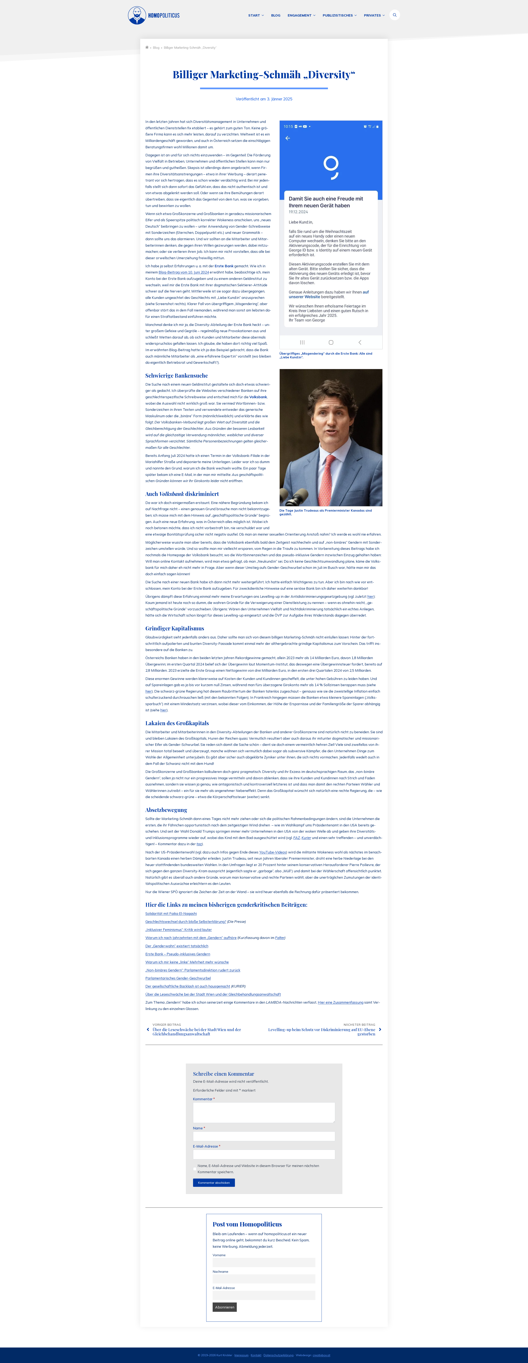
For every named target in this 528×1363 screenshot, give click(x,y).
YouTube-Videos (272, 852)
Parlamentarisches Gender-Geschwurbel (178, 978)
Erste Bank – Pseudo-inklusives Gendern (177, 954)
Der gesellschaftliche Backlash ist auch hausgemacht (187, 986)
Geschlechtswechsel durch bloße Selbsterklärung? (185, 921)
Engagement (300, 15)
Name (199, 1128)
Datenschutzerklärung (278, 1355)
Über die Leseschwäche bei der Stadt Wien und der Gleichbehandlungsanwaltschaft (213, 994)
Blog (275, 15)
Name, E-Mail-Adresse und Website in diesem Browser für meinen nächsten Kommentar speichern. (258, 1168)
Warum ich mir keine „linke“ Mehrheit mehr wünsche (187, 962)
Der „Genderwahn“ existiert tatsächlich (176, 946)
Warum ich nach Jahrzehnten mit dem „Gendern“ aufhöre (191, 937)
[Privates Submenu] (384, 15)
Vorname (219, 1255)
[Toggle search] (394, 15)
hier (370, 596)
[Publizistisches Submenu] (356, 15)
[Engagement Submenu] (315, 15)
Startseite (146, 47)
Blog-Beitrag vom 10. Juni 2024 (184, 272)
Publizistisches (338, 15)
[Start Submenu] (264, 15)
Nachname (220, 1272)
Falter (279, 937)
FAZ (296, 837)
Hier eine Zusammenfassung (340, 1002)
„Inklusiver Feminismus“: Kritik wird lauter (178, 929)
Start (254, 15)
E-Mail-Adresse (206, 1146)
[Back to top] (509, 1344)
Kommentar (204, 1099)
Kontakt (256, 1355)
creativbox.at (321, 1355)
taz (199, 844)
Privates (372, 15)
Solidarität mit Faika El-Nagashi (171, 913)
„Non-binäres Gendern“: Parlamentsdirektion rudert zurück (192, 970)
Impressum (242, 1355)
